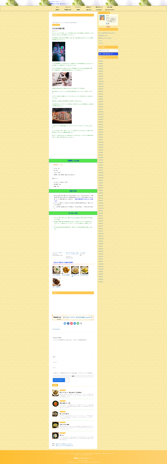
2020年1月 (101, 261)
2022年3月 (101, 195)
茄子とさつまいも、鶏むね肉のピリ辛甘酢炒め (71, 392)
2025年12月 (101, 81)
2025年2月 (101, 106)
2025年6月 (101, 96)
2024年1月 (101, 139)
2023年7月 (101, 154)
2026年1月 (101, 78)
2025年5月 (101, 99)
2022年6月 (101, 187)
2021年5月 (101, 220)
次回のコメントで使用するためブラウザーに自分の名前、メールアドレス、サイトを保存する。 (73, 373)
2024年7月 (101, 124)
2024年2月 (101, 137)
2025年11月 (101, 83)
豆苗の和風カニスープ (103, 35)
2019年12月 (101, 263)
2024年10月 (101, 116)
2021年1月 (101, 230)
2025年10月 (101, 86)
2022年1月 (101, 200)
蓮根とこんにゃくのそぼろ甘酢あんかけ (64, 445)
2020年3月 (101, 256)
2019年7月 (101, 276)
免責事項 (78, 9)
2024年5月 (101, 129)
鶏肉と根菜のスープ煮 (65, 403)
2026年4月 (101, 71)
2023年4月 (101, 162)
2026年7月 (101, 63)
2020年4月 (101, 253)
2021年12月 (101, 203)
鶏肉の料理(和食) (56, 329)
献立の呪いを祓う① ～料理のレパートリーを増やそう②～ (72, 254)
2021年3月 (101, 225)
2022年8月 (101, 182)
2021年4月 (101, 223)
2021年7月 (101, 215)
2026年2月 (101, 76)
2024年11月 (101, 114)
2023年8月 (101, 152)
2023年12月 (101, 142)
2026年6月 (101, 66)
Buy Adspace (99, 9)
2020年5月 (101, 251)
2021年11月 (101, 205)
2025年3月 (101, 104)
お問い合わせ (88, 9)
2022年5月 (101, 190)
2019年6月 (101, 279)
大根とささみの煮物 (64, 424)
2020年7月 (101, 246)
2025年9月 (101, 88)
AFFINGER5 (98, 462)
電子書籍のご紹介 (67, 9)
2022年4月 (101, 192)
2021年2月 (101, 228)
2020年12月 (101, 233)
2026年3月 (101, 73)
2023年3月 (101, 164)
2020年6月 (101, 248)
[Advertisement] (73, 148)
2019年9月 (101, 271)
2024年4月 (101, 132)
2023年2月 (101, 167)
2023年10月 (101, 147)
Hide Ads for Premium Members (109, 10)
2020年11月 (101, 236)
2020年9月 (101, 241)
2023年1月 (101, 170)
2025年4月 (101, 101)
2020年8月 (101, 243)
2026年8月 (101, 60)
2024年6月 (101, 126)
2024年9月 (101, 119)
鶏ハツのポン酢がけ (64, 413)
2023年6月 (101, 157)
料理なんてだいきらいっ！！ (59, 3)
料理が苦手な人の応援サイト (83, 460)
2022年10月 (101, 177)
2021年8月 (101, 213)
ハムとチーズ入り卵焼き (57, 252)
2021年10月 (101, 208)
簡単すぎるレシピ (99, 7)
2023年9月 (101, 149)
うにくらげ (101, 43)
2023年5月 (101, 159)
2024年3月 (101, 134)
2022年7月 (101, 185)
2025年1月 (101, 109)
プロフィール (67, 7)
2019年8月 (101, 274)
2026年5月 (101, 68)
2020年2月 (101, 258)
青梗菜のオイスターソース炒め (105, 38)
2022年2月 (101, 197)
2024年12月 (101, 111)
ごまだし (100, 40)
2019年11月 (101, 266)
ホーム (57, 7)
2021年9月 (101, 210)
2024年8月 (101, 121)
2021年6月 (101, 218)
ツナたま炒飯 (82, 252)
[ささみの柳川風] (74, 323)
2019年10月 (101, 269)
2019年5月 (101, 281)
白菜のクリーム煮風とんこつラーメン (64, 443)
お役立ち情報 (109, 7)
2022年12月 (101, 172)
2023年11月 (101, 144)
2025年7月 (101, 93)
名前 (54, 356)
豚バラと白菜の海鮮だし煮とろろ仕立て (107, 32)
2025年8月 (101, 91)
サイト (54, 367)
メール (54, 362)
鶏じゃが (62, 435)
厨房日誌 (57, 9)
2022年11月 (101, 175)
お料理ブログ (88, 7)
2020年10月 (101, 238)
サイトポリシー (78, 7)
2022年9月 (101, 180)
